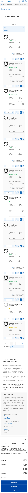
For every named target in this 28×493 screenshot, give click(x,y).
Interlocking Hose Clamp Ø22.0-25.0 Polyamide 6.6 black (15, 278)
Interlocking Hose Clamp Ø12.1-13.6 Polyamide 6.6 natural (15, 305)
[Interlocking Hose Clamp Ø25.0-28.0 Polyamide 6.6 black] (5, 251)
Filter (5, 27)
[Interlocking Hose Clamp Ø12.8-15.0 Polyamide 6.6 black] (5, 64)
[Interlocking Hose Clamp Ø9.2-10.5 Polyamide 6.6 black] (5, 144)
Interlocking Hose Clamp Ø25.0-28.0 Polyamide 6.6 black (15, 252)
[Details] (23, 59)
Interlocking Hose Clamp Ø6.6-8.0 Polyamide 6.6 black (15, 198)
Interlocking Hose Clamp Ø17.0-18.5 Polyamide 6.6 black (15, 38)
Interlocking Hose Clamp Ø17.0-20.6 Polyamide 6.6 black (15, 91)
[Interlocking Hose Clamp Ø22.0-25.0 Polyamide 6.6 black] (5, 278)
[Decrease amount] (5, 59)
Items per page (7, 346)
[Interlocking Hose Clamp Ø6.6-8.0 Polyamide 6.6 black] (5, 197)
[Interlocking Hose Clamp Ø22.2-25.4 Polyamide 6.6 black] (5, 224)
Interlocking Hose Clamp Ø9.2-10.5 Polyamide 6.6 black (15, 145)
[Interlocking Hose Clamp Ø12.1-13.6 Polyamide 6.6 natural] (5, 304)
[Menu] (2, 1)
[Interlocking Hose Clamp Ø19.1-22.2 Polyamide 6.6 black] (5, 117)
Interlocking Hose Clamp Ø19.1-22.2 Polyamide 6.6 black (15, 118)
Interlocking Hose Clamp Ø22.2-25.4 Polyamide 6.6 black (15, 225)
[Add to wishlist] (16, 59)
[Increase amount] (13, 59)
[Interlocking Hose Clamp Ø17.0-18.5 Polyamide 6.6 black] (5, 37)
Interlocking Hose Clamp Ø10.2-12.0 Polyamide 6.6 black (15, 171)
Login (13, 53)
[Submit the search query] (1, 4)
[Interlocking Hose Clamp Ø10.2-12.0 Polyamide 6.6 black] (5, 171)
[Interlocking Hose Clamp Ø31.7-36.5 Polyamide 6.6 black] (5, 323)
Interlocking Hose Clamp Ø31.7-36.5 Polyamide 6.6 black (15, 324)
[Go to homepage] (8, 1)
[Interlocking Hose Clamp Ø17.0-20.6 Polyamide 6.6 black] (5, 90)
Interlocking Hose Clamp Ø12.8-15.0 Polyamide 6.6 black (15, 64)
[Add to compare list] (18, 59)
